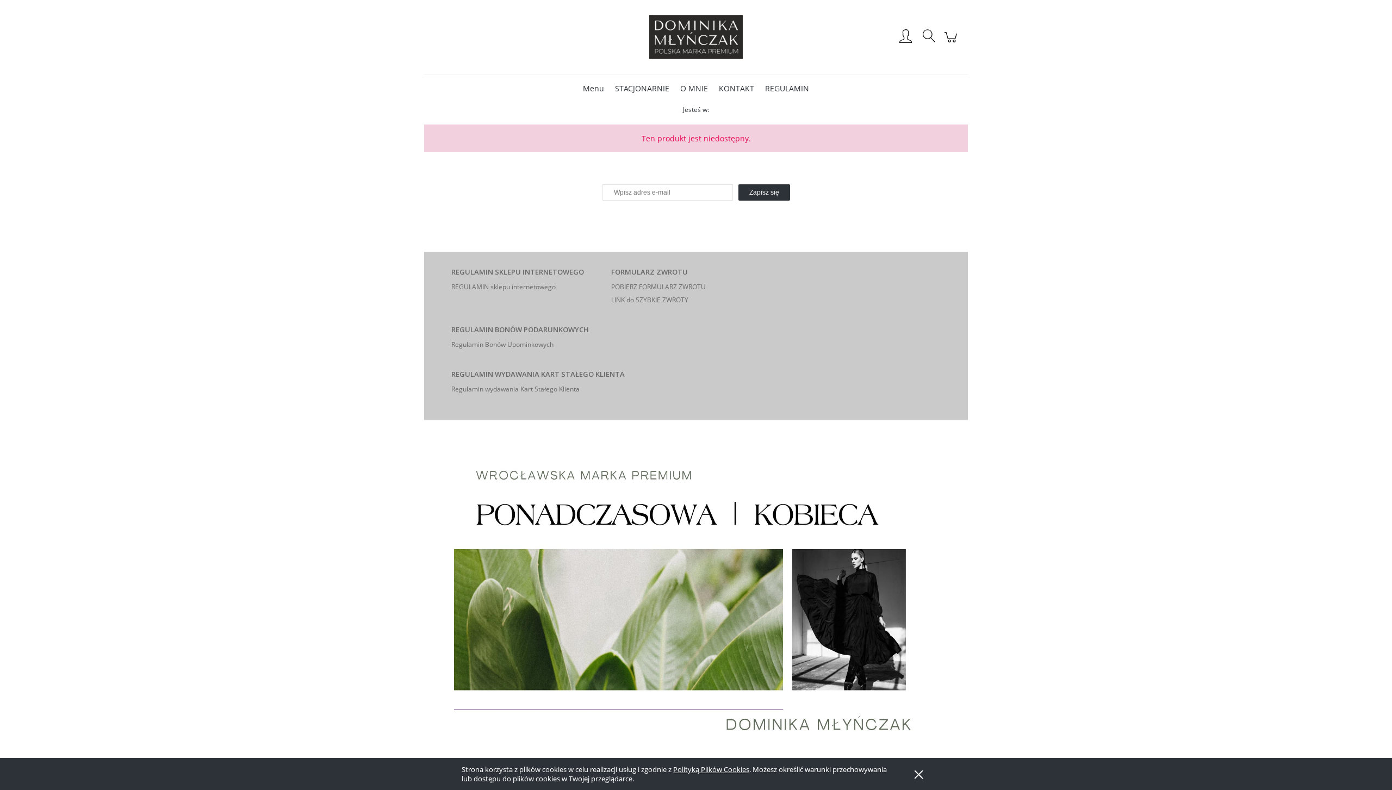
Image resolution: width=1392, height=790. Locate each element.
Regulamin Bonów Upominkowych (502, 344)
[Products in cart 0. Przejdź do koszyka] (952, 43)
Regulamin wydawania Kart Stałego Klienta (515, 389)
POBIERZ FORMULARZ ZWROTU (658, 286)
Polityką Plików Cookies (711, 769)
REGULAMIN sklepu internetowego (503, 286)
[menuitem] (593, 88)
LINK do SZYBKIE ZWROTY (649, 299)
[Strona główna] (696, 37)
